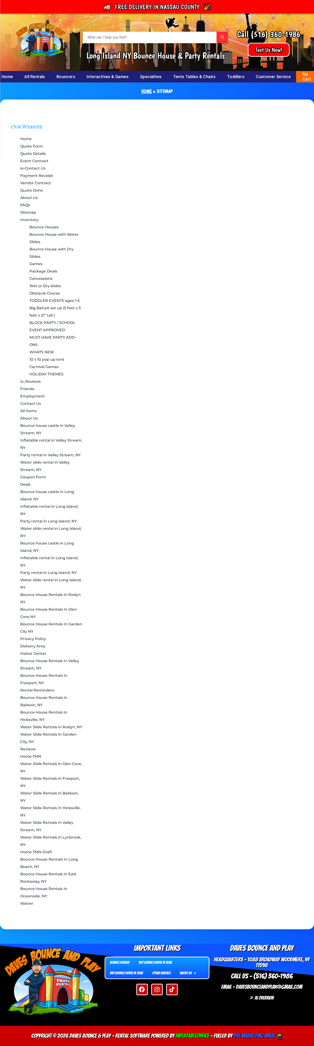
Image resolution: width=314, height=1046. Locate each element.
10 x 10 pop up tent (46, 359)
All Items (28, 411)
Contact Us (30, 403)
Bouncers (66, 76)
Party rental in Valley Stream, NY (50, 455)
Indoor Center (33, 653)
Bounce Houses (44, 227)
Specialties (150, 76)
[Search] (222, 37)
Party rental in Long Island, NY (48, 521)
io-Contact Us (33, 168)
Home (146, 91)
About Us (29, 198)
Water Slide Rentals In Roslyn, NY (51, 727)
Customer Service (273, 76)
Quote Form (31, 146)
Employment (32, 396)
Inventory (29, 220)
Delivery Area (32, 646)
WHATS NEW (41, 352)
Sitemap (28, 212)
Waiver (26, 903)
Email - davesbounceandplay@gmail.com (261, 987)
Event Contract (34, 161)
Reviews (28, 749)
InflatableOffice (192, 1036)
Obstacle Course (44, 293)
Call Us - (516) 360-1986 (262, 976)
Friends (27, 389)
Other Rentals (161, 973)
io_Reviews (30, 381)
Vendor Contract (35, 183)
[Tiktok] (172, 989)
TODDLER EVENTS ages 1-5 (54, 300)
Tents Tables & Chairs (194, 76)
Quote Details (33, 153)
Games (36, 264)
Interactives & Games (107, 76)
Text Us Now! (268, 49)
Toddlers (235, 76)
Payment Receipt (36, 175)
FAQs (25, 205)
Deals (25, 484)
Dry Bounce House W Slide (126, 973)
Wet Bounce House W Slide (155, 962)
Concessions (40, 278)
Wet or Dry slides (45, 286)
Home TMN (30, 756)
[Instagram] (157, 989)
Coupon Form (33, 477)
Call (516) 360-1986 (268, 34)
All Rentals (34, 76)
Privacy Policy (33, 639)
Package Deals (43, 271)
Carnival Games (44, 367)
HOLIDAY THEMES (46, 374)
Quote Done (31, 190)
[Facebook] (142, 989)
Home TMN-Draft (36, 852)
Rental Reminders (37, 690)
